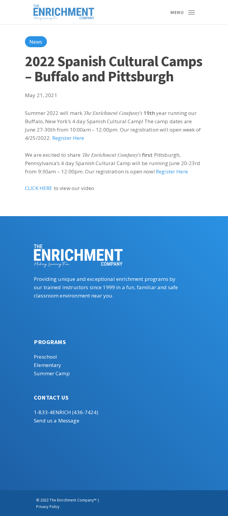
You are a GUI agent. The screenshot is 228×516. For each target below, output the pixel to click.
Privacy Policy (47, 506)
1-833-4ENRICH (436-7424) (66, 412)
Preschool (45, 356)
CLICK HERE (39, 188)
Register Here (68, 137)
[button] (182, 11)
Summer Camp (52, 373)
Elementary (47, 365)
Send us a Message (56, 420)
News (35, 41)
